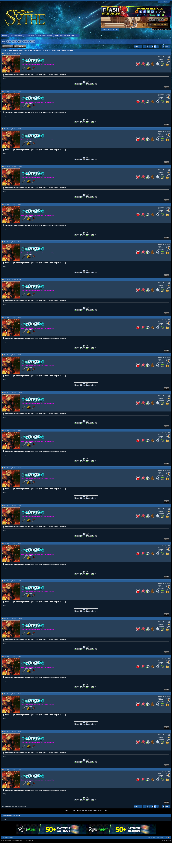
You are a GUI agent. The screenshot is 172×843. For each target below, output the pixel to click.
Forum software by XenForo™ (17, 840)
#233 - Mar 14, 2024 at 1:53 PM (12, 505)
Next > (167, 46)
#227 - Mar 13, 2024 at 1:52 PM (12, 279)
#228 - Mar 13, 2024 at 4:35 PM (12, 317)
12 (155, 46)
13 (157, 46)
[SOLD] (68, 810)
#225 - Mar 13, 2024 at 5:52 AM (12, 204)
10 (149, 46)
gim (20, 41)
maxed (33, 41)
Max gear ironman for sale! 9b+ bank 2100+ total (89, 810)
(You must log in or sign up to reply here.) (14, 806)
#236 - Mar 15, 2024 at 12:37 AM (12, 618)
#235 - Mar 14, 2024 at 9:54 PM (12, 581)
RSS (168, 837)
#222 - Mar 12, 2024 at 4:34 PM (12, 91)
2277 (8, 41)
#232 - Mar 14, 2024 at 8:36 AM (12, 468)
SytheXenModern (8, 837)
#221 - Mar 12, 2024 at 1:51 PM (12, 53)
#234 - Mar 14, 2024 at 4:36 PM (12, 543)
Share (166, 87)
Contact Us (151, 837)
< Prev (136, 46)
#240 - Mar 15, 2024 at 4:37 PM (12, 769)
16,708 (168, 58)
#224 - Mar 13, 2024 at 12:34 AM (12, 166)
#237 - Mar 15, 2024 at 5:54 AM (12, 656)
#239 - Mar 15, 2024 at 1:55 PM (12, 731)
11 (152, 46)
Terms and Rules (166, 840)
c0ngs (14, 41)
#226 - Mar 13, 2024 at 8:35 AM (12, 242)
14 (163, 46)
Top (165, 837)
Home (161, 837)
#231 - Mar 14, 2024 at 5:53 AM (12, 430)
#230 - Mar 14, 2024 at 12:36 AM (12, 392)
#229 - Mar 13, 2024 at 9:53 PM (12, 355)
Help (157, 837)
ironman (26, 41)
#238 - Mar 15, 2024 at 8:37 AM (12, 694)
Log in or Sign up (163, 1)
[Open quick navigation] (169, 35)
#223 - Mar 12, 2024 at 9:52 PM (12, 129)
